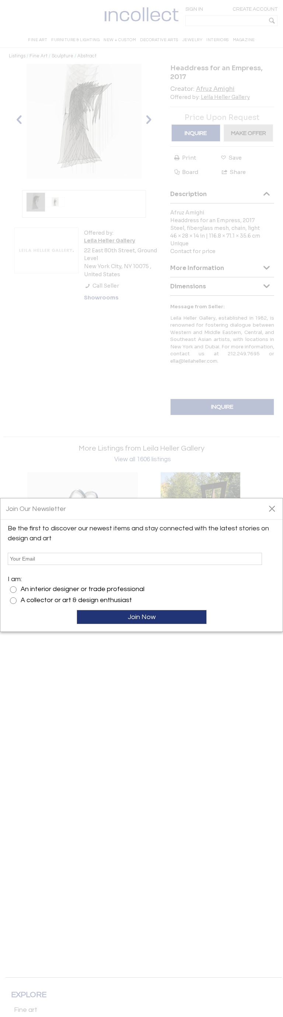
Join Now (142, 617)
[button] (271, 508)
